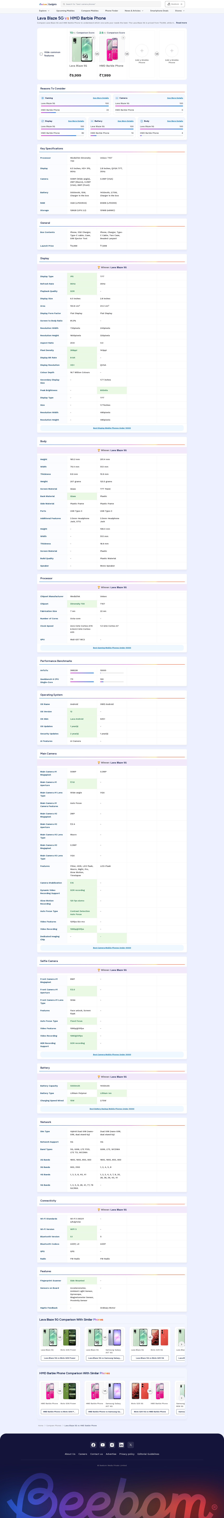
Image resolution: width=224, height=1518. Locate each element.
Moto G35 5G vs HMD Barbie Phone (150, 1412)
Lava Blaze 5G (78, 65)
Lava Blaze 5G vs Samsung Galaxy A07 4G (106, 1358)
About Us (70, 1454)
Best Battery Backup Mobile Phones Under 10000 (112, 1109)
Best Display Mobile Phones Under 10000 (112, 428)
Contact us (96, 1454)
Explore (43, 10)
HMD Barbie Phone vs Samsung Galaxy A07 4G (106, 1412)
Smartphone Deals (159, 10)
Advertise (111, 1454)
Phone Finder (111, 10)
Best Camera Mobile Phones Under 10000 (112, 948)
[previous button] (42, 1344)
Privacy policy (126, 1454)
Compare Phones (53, 1425)
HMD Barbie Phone (111, 65)
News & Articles (133, 10)
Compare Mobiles (90, 10)
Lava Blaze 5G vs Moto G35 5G (150, 1358)
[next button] (181, 1344)
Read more (181, 23)
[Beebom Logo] (48, 4)
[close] (93, 38)
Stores (178, 10)
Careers (82, 1454)
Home (40, 1425)
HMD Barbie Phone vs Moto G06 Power (60, 1412)
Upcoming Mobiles (65, 10)
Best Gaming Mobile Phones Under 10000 (112, 648)
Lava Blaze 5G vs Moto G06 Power (59, 1358)
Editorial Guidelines (148, 1454)
